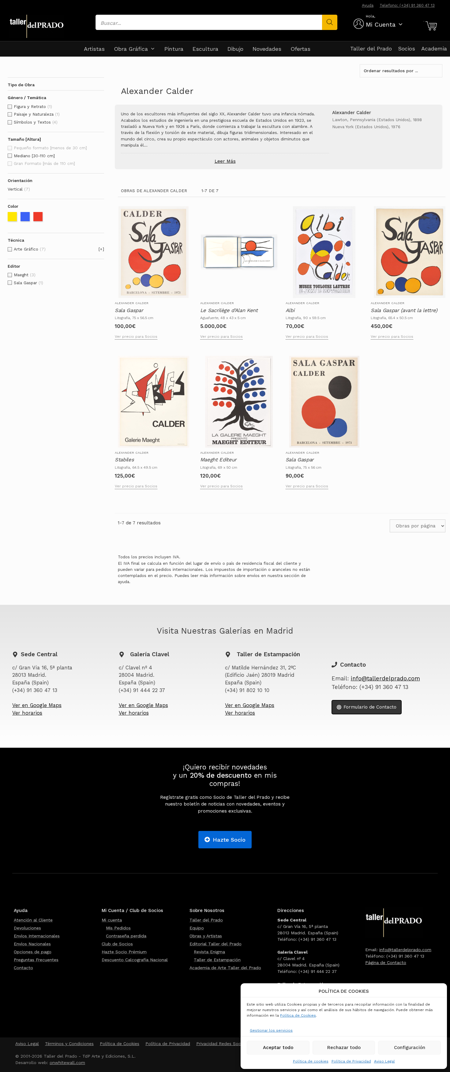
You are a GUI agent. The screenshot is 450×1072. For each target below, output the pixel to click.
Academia (434, 48)
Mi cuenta (112, 920)
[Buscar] (329, 22)
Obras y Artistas (205, 935)
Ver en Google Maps (37, 705)
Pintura (173, 49)
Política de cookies (310, 1061)
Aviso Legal (384, 1061)
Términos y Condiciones (69, 1043)
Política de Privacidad (351, 1061)
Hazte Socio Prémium (124, 951)
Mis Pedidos (118, 927)
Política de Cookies (298, 1015)
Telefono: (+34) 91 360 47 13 (407, 5)
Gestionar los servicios (271, 1030)
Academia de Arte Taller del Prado (225, 967)
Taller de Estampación (217, 959)
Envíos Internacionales (37, 935)
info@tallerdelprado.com (385, 678)
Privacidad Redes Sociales (223, 1043)
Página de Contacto (385, 962)
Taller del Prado (371, 48)
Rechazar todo (344, 1047)
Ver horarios (27, 713)
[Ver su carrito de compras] (430, 26)
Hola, (370, 16)
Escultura (205, 49)
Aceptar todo (278, 1047)
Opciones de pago (32, 951)
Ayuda (367, 5)
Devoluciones (27, 927)
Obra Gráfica (131, 49)
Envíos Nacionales (32, 943)
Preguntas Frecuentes (36, 959)
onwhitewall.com (67, 1062)
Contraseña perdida (126, 935)
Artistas (94, 49)
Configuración (409, 1047)
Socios (406, 48)
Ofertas (300, 49)
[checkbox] (56, 106)
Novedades (267, 49)
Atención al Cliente (33, 920)
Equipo (196, 927)
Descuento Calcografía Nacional (135, 959)
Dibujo (235, 49)
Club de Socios (117, 943)
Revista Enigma (209, 951)
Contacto (23, 967)
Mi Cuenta (381, 24)
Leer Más (225, 161)
